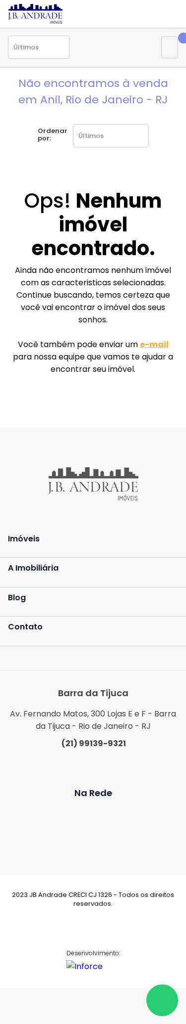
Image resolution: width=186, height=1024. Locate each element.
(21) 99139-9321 (94, 743)
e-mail (154, 344)
